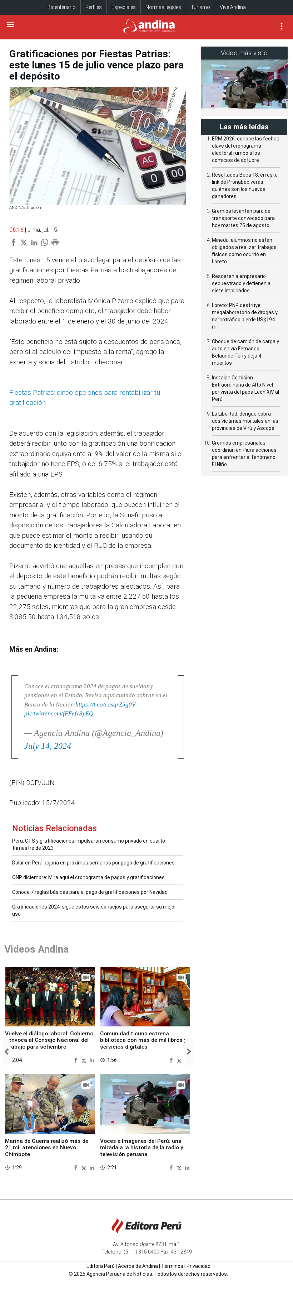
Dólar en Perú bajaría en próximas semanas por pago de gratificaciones (93, 863)
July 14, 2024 (47, 746)
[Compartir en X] (85, 1060)
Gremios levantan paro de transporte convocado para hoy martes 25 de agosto (243, 218)
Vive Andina (233, 7)
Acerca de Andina (138, 1266)
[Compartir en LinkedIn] (92, 1060)
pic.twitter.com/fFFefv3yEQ (58, 713)
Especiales (123, 7)
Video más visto (244, 53)
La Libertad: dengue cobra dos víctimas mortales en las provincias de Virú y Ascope (245, 421)
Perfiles (93, 7)
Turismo (200, 7)
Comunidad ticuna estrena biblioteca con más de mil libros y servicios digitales (143, 1040)
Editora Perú (100, 1266)
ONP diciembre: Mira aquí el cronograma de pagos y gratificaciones (88, 877)
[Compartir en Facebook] (77, 1060)
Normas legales (163, 7)
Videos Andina (36, 949)
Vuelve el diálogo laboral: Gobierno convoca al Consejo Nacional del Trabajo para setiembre (49, 1040)
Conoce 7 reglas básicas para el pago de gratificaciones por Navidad (90, 892)
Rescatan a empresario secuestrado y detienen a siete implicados (241, 283)
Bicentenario (62, 7)
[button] (6, 1052)
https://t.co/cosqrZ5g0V (105, 704)
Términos (172, 1266)
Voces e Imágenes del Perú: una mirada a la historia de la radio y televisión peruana (141, 1148)
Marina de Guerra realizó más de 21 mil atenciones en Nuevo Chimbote (46, 1148)
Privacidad (198, 1266)
